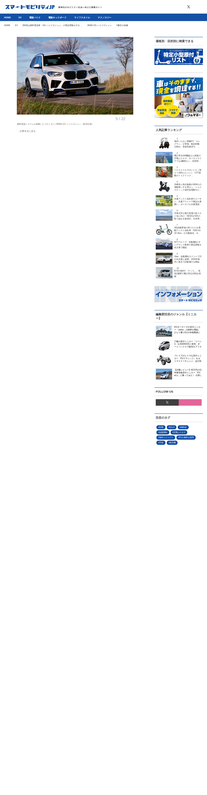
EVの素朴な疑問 (187, 437)
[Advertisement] (178, 573)
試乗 (161, 427)
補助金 (184, 427)
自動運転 (163, 432)
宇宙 (161, 442)
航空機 (173, 442)
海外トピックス (166, 437)
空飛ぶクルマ (179, 432)
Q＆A (172, 427)
